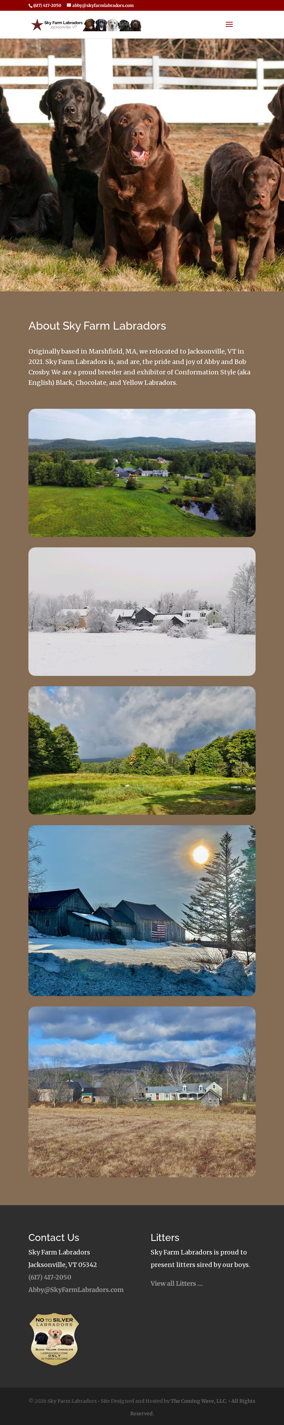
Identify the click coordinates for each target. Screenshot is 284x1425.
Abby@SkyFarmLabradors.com (76, 1290)
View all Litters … (177, 1283)
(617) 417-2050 (49, 1277)
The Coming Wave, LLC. (199, 1401)
